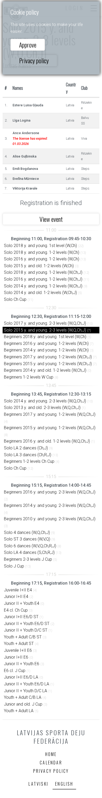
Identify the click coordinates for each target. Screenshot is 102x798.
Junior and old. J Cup (23, 704)
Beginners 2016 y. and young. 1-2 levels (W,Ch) (46, 343)
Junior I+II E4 (16, 596)
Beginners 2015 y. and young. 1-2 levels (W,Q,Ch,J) (49, 427)
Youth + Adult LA (18, 710)
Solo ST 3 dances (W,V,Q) (27, 539)
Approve (27, 44)
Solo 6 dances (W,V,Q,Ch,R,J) (30, 545)
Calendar (51, 762)
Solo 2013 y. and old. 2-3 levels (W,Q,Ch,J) (42, 407)
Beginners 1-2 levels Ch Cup (29, 461)
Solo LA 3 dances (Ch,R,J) (27, 454)
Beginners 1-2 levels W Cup (28, 377)
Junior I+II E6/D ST (21, 616)
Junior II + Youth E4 (21, 603)
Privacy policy (34, 60)
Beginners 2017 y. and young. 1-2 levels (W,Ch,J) (48, 356)
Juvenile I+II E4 (18, 589)
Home (51, 754)
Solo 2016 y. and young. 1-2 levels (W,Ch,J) (43, 279)
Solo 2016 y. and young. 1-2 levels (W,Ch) (41, 258)
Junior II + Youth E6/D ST (26, 623)
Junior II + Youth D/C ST (25, 630)
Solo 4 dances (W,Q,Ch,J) (27, 532)
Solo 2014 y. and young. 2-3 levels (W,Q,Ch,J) (45, 400)
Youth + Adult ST (19, 643)
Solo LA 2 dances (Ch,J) (26, 447)
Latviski (38, 784)
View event (51, 219)
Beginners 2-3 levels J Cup (28, 559)
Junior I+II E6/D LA (21, 677)
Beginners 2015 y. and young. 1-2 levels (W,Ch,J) (48, 363)
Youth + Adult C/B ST (23, 636)
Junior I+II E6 (16, 657)
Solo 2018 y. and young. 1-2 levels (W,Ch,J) (43, 272)
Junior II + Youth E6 (21, 663)
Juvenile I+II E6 (18, 650)
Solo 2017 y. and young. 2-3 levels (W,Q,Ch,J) (45, 323)
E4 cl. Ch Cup (16, 610)
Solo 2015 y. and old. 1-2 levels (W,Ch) (39, 265)
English (64, 784)
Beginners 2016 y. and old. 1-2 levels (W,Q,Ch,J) (47, 441)
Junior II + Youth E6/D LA (26, 683)
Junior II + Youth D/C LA (25, 690)
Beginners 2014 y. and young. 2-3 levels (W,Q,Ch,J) (49, 505)
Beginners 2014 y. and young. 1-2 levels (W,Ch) (46, 350)
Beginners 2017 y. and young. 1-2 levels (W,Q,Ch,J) (49, 414)
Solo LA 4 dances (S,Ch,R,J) (29, 552)
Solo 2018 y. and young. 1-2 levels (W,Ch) (41, 252)
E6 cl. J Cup (14, 670)
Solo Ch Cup (15, 299)
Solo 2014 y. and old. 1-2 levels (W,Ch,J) (40, 292)
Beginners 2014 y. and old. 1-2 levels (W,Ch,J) (45, 370)
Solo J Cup (14, 566)
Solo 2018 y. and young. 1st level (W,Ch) (40, 245)
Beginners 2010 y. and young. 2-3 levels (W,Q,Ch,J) (49, 518)
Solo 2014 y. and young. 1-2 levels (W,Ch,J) (43, 286)
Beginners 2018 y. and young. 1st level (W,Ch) (45, 336)
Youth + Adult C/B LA (22, 697)
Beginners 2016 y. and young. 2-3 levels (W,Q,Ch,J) (49, 492)
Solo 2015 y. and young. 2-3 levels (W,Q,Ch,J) (45, 330)
